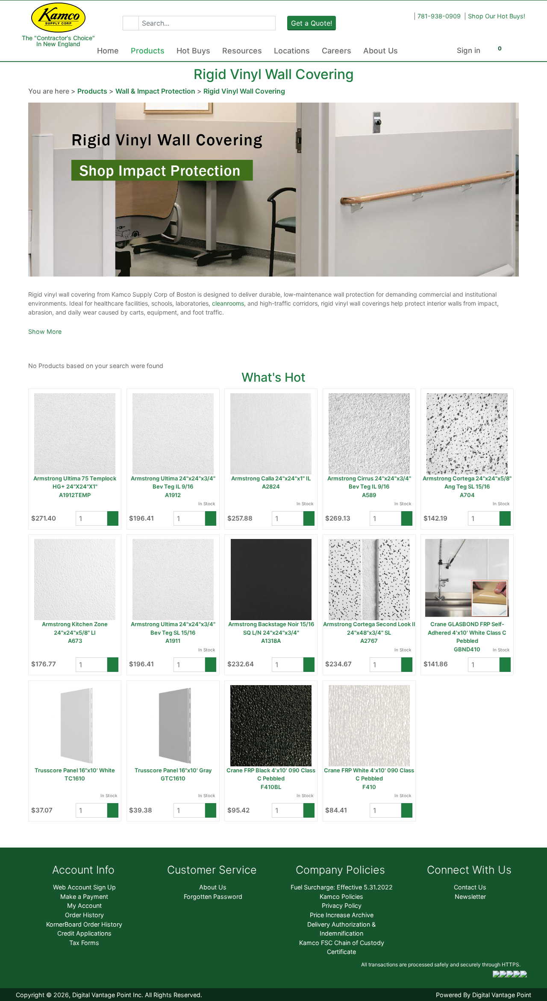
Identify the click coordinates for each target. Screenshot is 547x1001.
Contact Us (470, 887)
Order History (84, 915)
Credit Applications (84, 933)
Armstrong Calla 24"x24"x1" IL (271, 478)
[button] (130, 23)
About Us (380, 50)
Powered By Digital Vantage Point (483, 994)
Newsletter (470, 896)
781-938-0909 (439, 16)
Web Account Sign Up (84, 887)
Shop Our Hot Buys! (496, 16)
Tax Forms (84, 942)
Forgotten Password (213, 896)
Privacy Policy (342, 905)
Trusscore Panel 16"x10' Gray (173, 770)
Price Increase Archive (341, 915)
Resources (242, 50)
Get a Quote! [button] (311, 23)
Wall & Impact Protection (155, 91)
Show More (45, 331)
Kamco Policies (341, 896)
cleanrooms (228, 303)
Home (108, 50)
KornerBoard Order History (84, 924)
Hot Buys (193, 50)
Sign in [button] (468, 50)
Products (148, 50)
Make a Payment (84, 896)
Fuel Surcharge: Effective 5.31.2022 (342, 887)
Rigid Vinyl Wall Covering (244, 91)
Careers (336, 50)
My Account (84, 905)
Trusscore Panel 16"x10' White (75, 770)
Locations (292, 50)
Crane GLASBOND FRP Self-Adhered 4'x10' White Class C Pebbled (467, 632)
